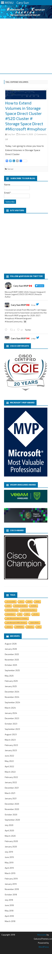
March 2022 (10, 772)
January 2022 (11, 782)
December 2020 (12, 804)
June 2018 (9, 905)
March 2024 (10, 707)
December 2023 (12, 718)
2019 (37, 601)
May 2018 (9, 910)
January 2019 (11, 884)
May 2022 (9, 761)
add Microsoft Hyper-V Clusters (17, 618)
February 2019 (11, 878)
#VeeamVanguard (23, 318)
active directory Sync (29, 610)
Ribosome (41, 934)
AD (20, 614)
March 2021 (10, 793)
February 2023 (11, 745)
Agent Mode (34, 622)
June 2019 (9, 857)
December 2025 (12, 654)
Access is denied (20, 605)
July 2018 (9, 900)
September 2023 (12, 729)
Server (10, 169)
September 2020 (12, 820)
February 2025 (11, 681)
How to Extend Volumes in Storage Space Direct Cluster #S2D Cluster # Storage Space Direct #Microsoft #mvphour (25, 115)
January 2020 (11, 846)
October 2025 (11, 665)
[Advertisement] (26, 46)
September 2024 (12, 702)
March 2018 (10, 921)
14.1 (21, 601)
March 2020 (10, 836)
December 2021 (12, 787)
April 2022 (9, 766)
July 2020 (9, 825)
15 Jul (33, 305)
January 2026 (11, 649)
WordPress (44, 947)
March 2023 (10, 740)
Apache (30, 626)
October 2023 (11, 723)
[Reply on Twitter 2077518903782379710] (6, 329)
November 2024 (12, 697)
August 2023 (11, 734)
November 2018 (12, 889)
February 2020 (11, 841)
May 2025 (9, 675)
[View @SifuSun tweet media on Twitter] (25, 321)
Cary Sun (11, 134)
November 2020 (12, 809)
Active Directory (12, 610)
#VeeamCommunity (14, 321)
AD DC (36, 614)
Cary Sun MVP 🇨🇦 (20, 304)
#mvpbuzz (9, 318)
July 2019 (9, 852)
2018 (29, 601)
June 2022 (9, 755)
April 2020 (9, 830)
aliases (9, 626)
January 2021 (11, 798)
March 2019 (10, 873)
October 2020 (11, 814)
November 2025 (12, 659)
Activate (33, 605)
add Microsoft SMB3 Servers (16, 622)
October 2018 (11, 894)
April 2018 (9, 916)
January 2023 (11, 750)
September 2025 (12, 670)
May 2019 (9, 862)
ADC (27, 614)
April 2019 (9, 868)
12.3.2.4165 (11, 601)
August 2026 (11, 643)
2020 (8, 605)
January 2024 (11, 713)
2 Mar (33, 339)
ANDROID (19, 626)
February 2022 (11, 777)
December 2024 (12, 691)
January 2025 (11, 686)
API (39, 626)
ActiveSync (10, 614)
